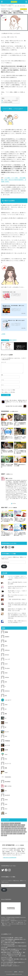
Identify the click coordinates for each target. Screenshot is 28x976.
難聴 (2, 835)
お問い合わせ (21, 971)
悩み (11, 340)
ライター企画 (14, 826)
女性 (19, 828)
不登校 (23, 826)
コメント (3, 362)
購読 (4, 566)
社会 (11, 831)
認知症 (7, 833)
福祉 (18, 831)
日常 (15, 340)
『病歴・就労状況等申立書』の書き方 (17, 599)
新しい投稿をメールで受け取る (8, 392)
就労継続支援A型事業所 (8, 830)
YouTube (14, 503)
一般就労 (18, 826)
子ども (22, 828)
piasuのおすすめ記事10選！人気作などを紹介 (12, 937)
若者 (2, 833)
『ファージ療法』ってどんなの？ (10, 100)
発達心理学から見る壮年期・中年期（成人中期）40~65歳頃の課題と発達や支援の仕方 (17, 604)
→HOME (3, 334)
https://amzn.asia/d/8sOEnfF (9, 857)
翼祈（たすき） (9, 478)
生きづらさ (8, 831)
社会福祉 (15, 831)
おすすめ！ (12, 823)
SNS (2, 823)
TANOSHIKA (6, 823)
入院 (10, 828)
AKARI (14, 1)
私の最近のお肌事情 (7, 102)
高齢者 (5, 835)
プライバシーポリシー (9, 971)
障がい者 (14, 833)
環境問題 (3, 831)
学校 (25, 828)
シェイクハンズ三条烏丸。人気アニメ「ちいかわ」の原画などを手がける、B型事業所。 (17, 578)
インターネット (17, 823)
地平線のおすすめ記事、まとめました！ (10, 965)
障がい (11, 833)
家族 (2, 830)
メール (2, 379)
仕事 (2, 828)
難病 (24, 833)
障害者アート (19, 833)
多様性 (16, 828)
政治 (17, 830)
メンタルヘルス (7, 826)
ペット (2, 826)
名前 (2, 374)
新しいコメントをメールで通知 (8, 389)
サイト (2, 384)
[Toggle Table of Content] (16, 98)
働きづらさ (6, 828)
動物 (12, 828)
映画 (22, 830)
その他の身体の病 (5, 340)
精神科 (21, 831)
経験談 (25, 831)
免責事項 (15, 971)
